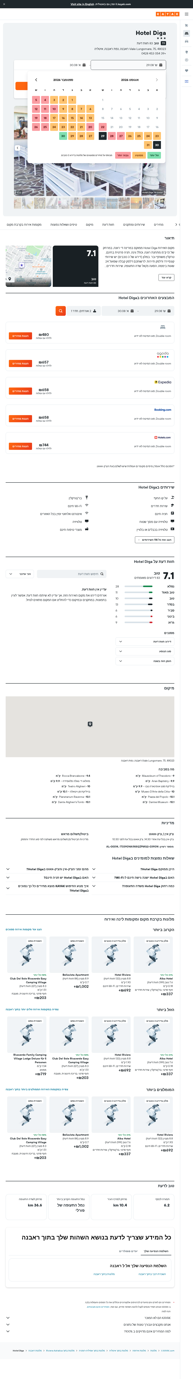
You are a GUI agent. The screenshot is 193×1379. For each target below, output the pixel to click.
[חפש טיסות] (186, 25)
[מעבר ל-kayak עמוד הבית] (167, 14)
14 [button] (111, 118)
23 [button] (157, 136)
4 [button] (139, 109)
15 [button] (102, 118)
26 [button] (130, 136)
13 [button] (120, 118)
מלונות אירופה (139, 1350)
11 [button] (139, 118)
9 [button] (157, 118)
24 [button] (148, 136)
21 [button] (111, 127)
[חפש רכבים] (186, 41)
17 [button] (148, 127)
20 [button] (121, 127)
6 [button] (121, 109)
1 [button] (102, 100)
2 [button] (157, 109)
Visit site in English (82, 4)
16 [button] (157, 127)
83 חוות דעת (145, 43)
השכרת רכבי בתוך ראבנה (152, 1274)
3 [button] (148, 109)
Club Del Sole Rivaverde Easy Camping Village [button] (28, 980)
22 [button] (102, 127)
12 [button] (130, 118)
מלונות (153, 1350)
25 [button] (139, 136)
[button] (4, 4)
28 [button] (111, 136)
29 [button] (102, 136)
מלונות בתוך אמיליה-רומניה (92, 1350)
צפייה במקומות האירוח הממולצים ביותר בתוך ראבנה (37, 1089)
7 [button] (112, 109)
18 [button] (139, 127)
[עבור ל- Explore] (186, 52)
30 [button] (157, 145)
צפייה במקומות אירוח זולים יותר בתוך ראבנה (32, 1009)
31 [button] (148, 145)
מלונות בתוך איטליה (118, 1350)
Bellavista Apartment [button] (76, 974)
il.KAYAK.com (167, 1350)
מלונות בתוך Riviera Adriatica (60, 1350)
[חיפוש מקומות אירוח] (186, 33)
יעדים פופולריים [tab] (128, 1251)
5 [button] (130, 109)
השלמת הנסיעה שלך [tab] (156, 1251)
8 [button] (103, 109)
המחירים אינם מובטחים (98, 1306)
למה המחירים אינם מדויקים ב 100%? (147, 1331)
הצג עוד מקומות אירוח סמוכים (24, 929)
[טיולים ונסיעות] (186, 70)
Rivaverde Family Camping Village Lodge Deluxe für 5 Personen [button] (29, 1058)
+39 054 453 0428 (153, 53)
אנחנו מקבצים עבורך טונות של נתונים (147, 1324)
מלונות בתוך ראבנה (104, 1274)
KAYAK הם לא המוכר (158, 1318)
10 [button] (148, 118)
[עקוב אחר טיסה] (186, 60)
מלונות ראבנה (35, 1350)
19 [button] (130, 127)
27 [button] (121, 136)
